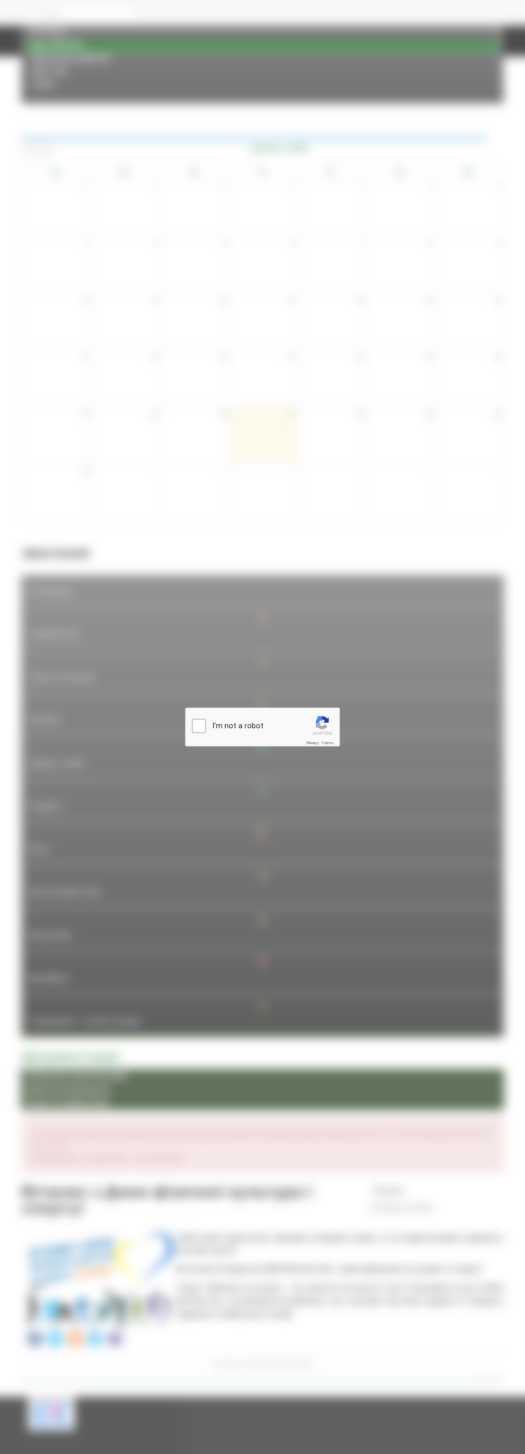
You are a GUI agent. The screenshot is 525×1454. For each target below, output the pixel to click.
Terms (327, 743)
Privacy (312, 743)
